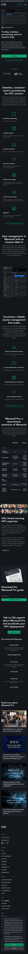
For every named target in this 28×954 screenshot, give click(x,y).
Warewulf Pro (5, 867)
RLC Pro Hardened (6, 856)
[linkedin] (2, 843)
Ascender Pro (5, 872)
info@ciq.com (5, 840)
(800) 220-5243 (5, 837)
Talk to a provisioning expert (14, 223)
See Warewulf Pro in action (14, 406)
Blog (5, 900)
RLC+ (2, 850)
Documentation (5, 890)
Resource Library (6, 906)
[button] (25, 4)
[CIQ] (3, 4)
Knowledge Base (5, 888)
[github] (7, 843)
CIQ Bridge (4, 861)
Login (2, 893)
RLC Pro (3, 853)
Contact (19, 4)
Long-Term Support (6, 879)
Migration (4, 885)
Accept (14, 944)
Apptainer (4, 869)
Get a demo (14, 56)
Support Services (6, 882)
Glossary (4, 903)
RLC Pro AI (4, 858)
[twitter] (4, 843)
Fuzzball (3, 864)
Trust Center (5, 908)
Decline (14, 948)
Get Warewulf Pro (14, 632)
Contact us (5, 550)
